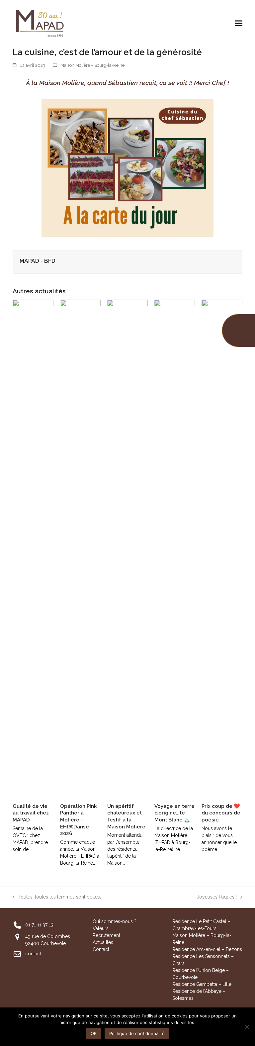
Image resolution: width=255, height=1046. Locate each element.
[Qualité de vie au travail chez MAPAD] (33, 548)
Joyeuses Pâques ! (217, 897)
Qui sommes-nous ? (114, 921)
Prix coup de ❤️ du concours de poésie (221, 813)
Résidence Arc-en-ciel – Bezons (207, 949)
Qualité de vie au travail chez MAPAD (31, 813)
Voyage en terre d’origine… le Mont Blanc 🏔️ (174, 813)
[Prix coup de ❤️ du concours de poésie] (222, 548)
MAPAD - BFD (37, 260)
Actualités (103, 942)
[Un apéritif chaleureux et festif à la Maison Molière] (127, 548)
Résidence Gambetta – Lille (201, 984)
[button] (238, 23)
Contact (101, 949)
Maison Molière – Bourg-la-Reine (92, 65)
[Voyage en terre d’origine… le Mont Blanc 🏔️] (174, 548)
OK (94, 1033)
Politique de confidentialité (137, 1033)
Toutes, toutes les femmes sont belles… (57, 897)
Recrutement (106, 935)
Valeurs (101, 928)
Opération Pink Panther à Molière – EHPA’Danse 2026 (78, 820)
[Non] (246, 1026)
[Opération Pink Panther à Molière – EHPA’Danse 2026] (80, 548)
